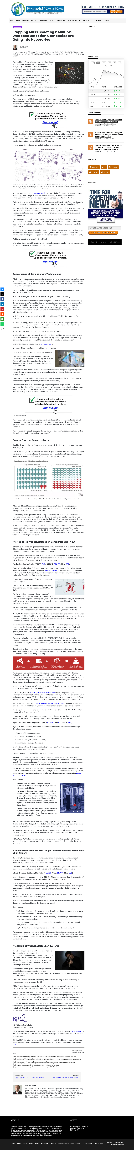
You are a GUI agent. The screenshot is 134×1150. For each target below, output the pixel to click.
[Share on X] (2, 294)
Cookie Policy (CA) (76, 1143)
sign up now (77, 1031)
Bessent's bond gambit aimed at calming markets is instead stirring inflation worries (108, 121)
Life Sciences (61, 20)
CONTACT (53, 1143)
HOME (13, 1143)
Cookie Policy (99, 1143)
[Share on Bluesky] (2, 289)
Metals (52, 20)
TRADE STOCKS (87, 20)
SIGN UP (106, 20)
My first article (51, 570)
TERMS (25, 1143)
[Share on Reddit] (2, 314)
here (14, 1044)
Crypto (33, 20)
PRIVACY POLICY (34, 1143)
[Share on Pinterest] (2, 309)
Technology (43, 20)
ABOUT (19, 1143)
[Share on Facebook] (2, 299)
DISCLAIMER (44, 1143)
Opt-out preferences (63, 1143)
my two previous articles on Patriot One (50, 703)
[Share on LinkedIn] (2, 304)
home (12, 20)
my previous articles (38, 193)
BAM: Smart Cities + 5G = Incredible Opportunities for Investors (29, 1078)
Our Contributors (74, 20)
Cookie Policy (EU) (88, 1143)
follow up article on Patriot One (42, 692)
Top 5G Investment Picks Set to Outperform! (65, 1077)
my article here (46, 344)
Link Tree (98, 20)
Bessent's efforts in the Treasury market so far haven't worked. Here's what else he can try (108, 147)
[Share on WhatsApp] (2, 324)
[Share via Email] (2, 319)
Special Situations (22, 20)
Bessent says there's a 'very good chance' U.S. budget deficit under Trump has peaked (109, 134)
